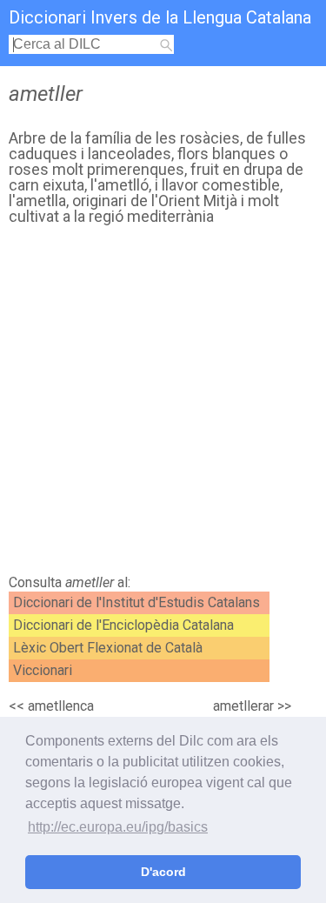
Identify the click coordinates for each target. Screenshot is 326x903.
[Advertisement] (163, 405)
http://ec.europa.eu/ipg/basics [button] (118, 826)
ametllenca (61, 706)
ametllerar (243, 706)
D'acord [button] (163, 872)
